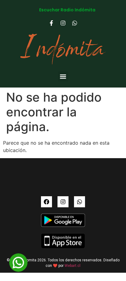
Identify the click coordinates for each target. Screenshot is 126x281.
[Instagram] (63, 201)
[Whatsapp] (79, 201)
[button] (63, 76)
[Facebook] (46, 201)
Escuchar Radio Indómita (67, 10)
